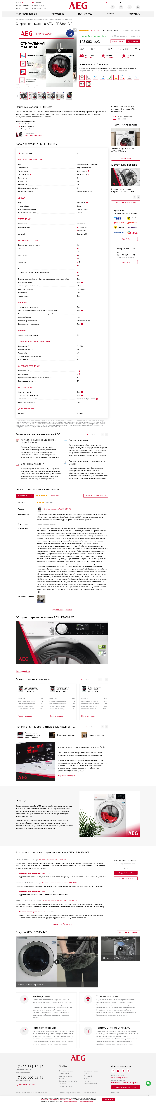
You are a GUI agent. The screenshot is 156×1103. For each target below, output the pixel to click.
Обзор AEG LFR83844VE (33, 135)
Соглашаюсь (108, 1100)
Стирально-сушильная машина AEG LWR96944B (59, 883)
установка (110, 57)
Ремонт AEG (63, 1084)
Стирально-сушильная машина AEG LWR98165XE (60, 901)
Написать (126, 262)
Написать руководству (126, 1087)
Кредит (62, 1078)
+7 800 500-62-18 (24, 8)
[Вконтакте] (113, 1071)
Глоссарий (88, 1076)
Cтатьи (86, 1073)
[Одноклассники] (123, 1071)
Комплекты (134, 14)
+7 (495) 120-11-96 (126, 255)
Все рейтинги (125, 159)
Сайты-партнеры (90, 1084)
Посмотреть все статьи (126, 202)
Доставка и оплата (66, 1071)
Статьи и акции (111, 3)
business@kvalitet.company (124, 1082)
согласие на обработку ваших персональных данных (57, 1099)
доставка (88, 57)
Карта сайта (115, 1093)
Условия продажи (65, 1076)
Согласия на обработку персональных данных (78, 1101)
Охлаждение (57, 14)
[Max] (118, 1071)
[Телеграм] (128, 1071)
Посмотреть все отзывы (96, 496)
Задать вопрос (125, 873)
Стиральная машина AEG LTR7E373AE (53, 860)
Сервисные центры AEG (68, 1081)
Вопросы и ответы (91, 1071)
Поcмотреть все (126, 878)
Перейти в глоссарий (66, 776)
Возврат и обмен (65, 1086)
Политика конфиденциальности (69, 1093)
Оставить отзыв (25, 496)
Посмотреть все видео (128, 932)
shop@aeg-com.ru (120, 1077)
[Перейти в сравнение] (121, 7)
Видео (86, 1078)
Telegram (38, 2)
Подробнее (125, 239)
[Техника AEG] (78, 5)
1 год (129, 57)
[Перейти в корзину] (129, 7)
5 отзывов (95, 30)
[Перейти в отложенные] (112, 7)
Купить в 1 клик (117, 41)
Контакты (87, 1081)
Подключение (64, 1073)
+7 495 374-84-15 (24, 5)
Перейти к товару (25, 716)
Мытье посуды (85, 14)
